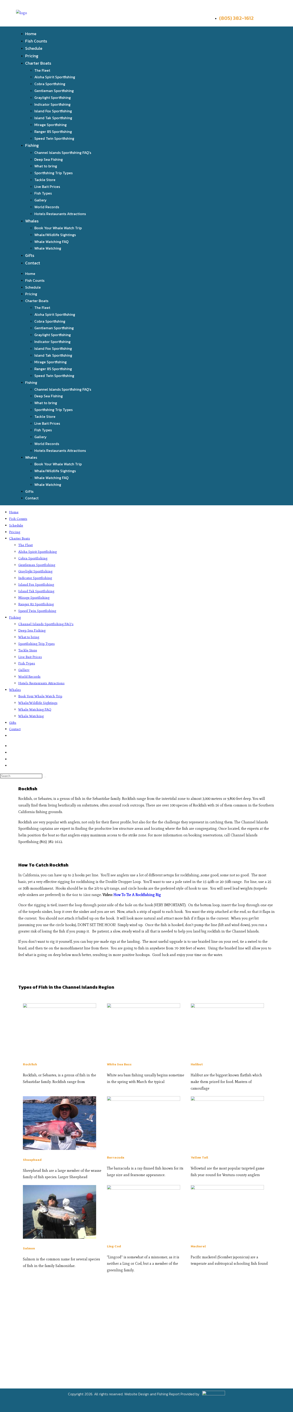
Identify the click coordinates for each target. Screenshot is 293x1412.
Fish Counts (36, 41)
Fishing (32, 145)
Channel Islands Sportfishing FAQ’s (62, 152)
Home (30, 34)
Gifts (29, 255)
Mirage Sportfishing (50, 124)
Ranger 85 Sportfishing (53, 131)
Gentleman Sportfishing (54, 90)
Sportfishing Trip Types (53, 173)
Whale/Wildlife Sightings (55, 234)
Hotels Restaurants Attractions (60, 213)
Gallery (40, 200)
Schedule (33, 48)
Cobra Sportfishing (49, 84)
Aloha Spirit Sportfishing (54, 77)
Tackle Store (44, 179)
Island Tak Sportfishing (53, 118)
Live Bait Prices (47, 186)
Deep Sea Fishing (48, 159)
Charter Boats (38, 63)
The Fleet (42, 70)
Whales (32, 221)
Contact (32, 263)
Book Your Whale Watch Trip (58, 228)
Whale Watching (47, 248)
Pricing (31, 56)
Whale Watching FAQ (51, 241)
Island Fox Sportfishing (53, 111)
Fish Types (43, 193)
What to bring (45, 166)
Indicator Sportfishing (52, 104)
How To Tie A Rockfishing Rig (137, 895)
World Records (46, 207)
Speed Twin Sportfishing (54, 138)
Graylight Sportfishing (52, 97)
